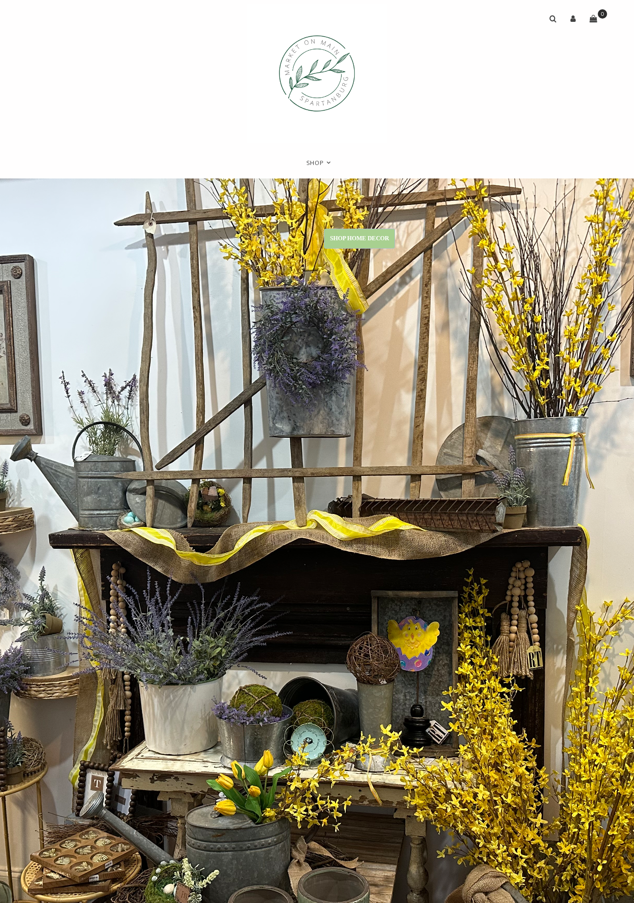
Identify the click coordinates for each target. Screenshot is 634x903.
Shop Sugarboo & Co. (232, 238)
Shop (314, 163)
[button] (573, 18)
